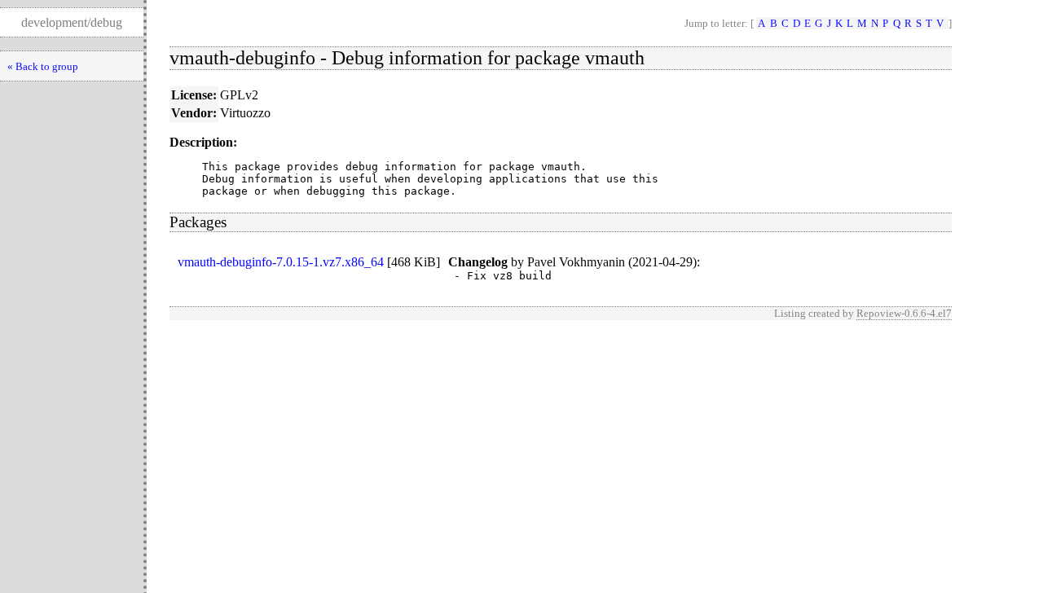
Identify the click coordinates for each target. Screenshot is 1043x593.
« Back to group (42, 66)
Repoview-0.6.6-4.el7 (904, 313)
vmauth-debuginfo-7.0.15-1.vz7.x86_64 (281, 262)
